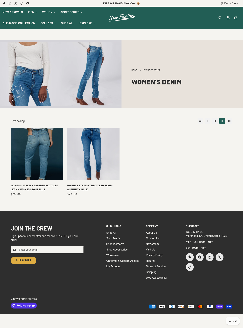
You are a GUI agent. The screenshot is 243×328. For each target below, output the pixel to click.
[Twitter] (15, 3)
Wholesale (112, 255)
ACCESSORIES (70, 12)
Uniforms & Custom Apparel (122, 260)
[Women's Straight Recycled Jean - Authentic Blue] (93, 154)
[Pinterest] (3, 3)
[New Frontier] (121, 17)
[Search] (220, 17)
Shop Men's (113, 238)
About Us (151, 232)
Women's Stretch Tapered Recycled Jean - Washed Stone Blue (34, 187)
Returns (150, 260)
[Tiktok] (21, 3)
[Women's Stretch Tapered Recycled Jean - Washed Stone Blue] (37, 154)
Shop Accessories (117, 249)
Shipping (151, 272)
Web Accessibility (156, 277)
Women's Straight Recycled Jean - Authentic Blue (90, 187)
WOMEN (47, 12)
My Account (113, 266)
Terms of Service (156, 266)
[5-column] (229, 121)
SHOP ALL (67, 23)
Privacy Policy (154, 255)
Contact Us (153, 238)
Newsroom (152, 244)
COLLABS (46, 23)
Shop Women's (115, 244)
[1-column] (200, 121)
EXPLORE (86, 23)
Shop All (111, 232)
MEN (31, 12)
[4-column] (222, 121)
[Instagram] (9, 3)
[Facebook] (27, 3)
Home (134, 70)
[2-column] (207, 121)
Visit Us (150, 249)
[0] (236, 17)
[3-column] (215, 121)
